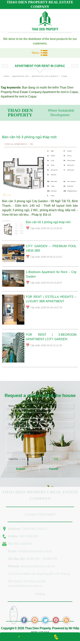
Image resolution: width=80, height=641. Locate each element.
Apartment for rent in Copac (60, 92)
